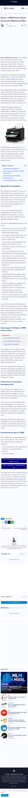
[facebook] (13, 786)
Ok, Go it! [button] (5, 795)
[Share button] (15, 522)
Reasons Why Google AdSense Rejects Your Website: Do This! (17, 713)
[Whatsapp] (12, 522)
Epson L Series (7, 13)
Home (2, 13)
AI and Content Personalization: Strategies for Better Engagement (16, 721)
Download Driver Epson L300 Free (12, 341)
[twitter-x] (15, 786)
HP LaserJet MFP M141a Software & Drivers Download (16, 705)
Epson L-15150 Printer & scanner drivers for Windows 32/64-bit (14, 460)
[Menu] (2, 8)
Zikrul (13, 544)
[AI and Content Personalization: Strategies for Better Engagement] (4, 720)
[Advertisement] (14, 42)
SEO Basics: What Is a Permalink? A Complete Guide (17, 698)
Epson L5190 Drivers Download (11, 338)
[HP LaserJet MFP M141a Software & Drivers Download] (4, 705)
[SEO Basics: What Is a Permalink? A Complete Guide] (4, 697)
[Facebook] (6, 522)
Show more (22, 553)
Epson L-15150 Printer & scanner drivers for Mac (14, 466)
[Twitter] (9, 522)
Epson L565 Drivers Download (11, 344)
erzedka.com (14, 79)
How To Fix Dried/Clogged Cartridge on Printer (17, 736)
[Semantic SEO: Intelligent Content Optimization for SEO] (4, 728)
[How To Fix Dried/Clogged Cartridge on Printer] (4, 735)
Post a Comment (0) (14, 602)
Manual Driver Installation (11, 168)
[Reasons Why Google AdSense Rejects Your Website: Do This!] (4, 713)
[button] (23, 8)
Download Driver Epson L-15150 (13, 180)
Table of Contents (7, 165)
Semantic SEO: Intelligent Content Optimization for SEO (17, 728)
